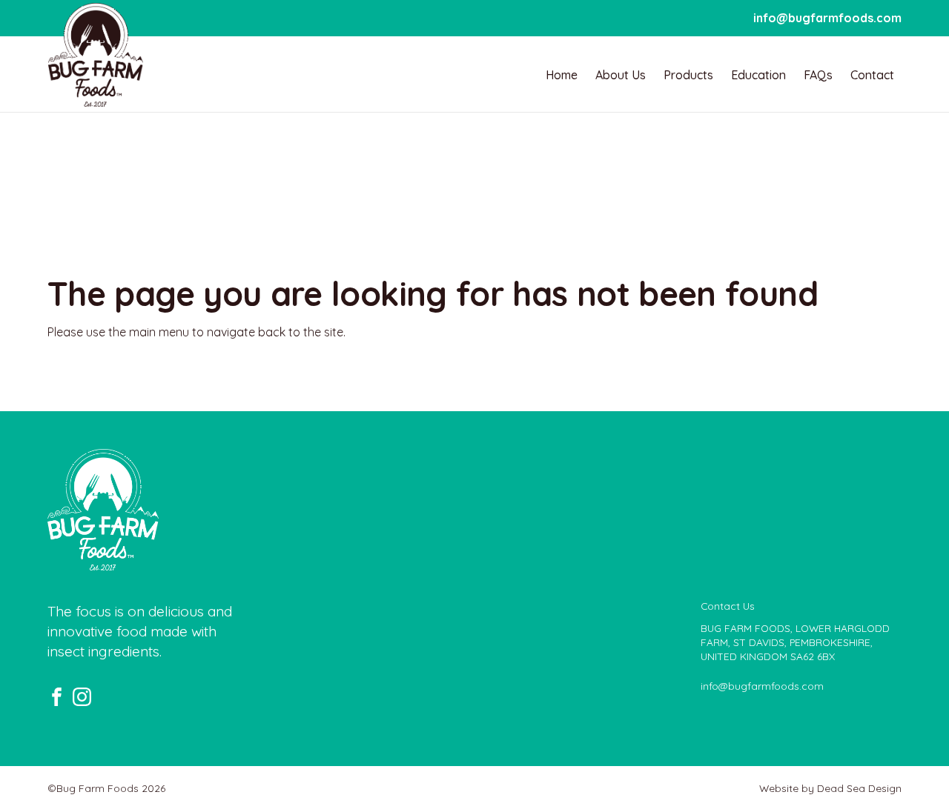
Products (688, 74)
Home (562, 74)
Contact (872, 74)
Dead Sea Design (859, 788)
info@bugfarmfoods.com (827, 17)
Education (758, 74)
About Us (620, 74)
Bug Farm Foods (95, 55)
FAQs (818, 74)
